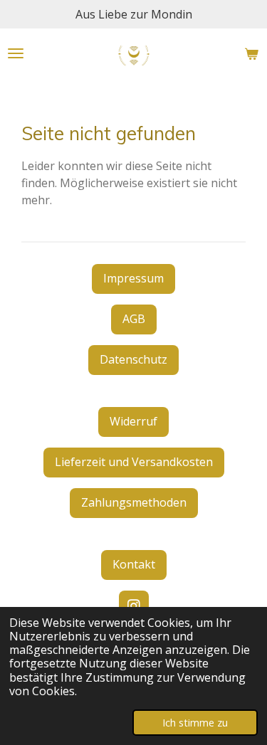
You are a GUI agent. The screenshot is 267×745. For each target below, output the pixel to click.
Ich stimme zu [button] (195, 722)
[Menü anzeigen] (15, 53)
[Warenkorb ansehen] (251, 53)
